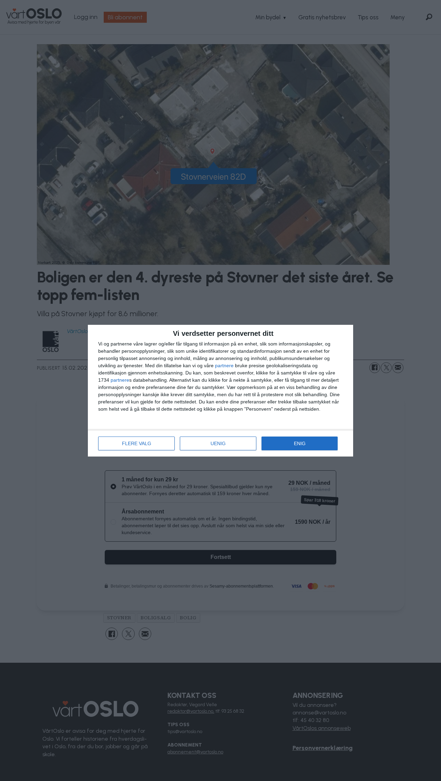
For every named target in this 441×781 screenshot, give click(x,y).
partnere (224, 365)
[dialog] (220, 391)
